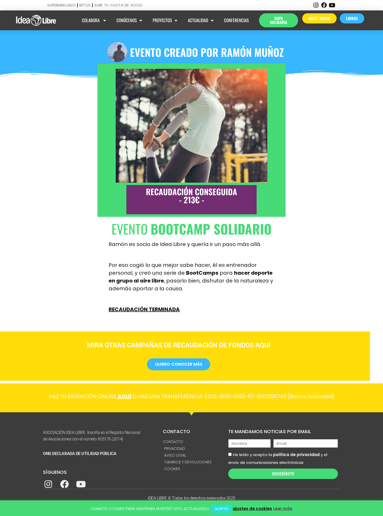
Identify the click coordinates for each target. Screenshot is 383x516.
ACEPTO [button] (221, 508)
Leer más (282, 508)
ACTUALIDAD (198, 20)
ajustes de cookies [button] (252, 508)
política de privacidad (296, 454)
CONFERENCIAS (236, 20)
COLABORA (91, 20)
